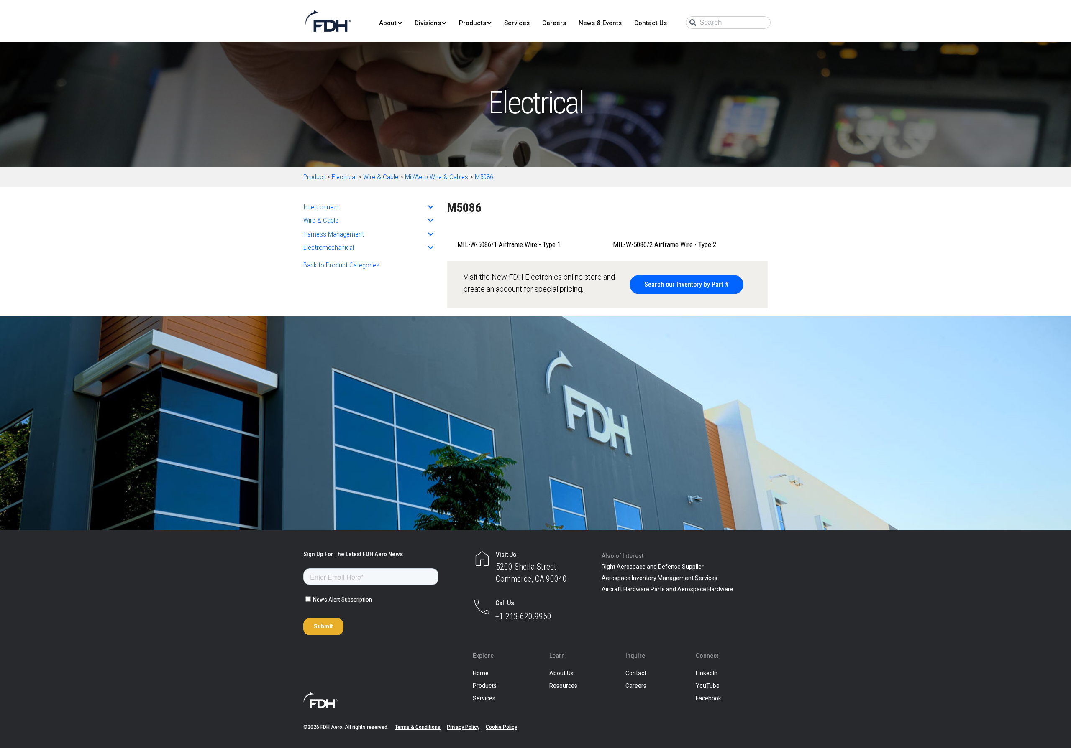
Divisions (428, 23)
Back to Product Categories (341, 265)
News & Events (600, 23)
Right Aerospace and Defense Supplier (653, 566)
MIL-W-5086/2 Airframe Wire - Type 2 (664, 244)
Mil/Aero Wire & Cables (436, 177)
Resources (563, 685)
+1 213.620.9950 (523, 616)
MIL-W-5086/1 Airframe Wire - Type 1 (509, 244)
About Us (561, 673)
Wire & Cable (380, 177)
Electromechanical (328, 247)
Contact (635, 673)
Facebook (708, 698)
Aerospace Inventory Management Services (659, 578)
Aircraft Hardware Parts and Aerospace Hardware (667, 589)
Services (517, 23)
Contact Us (650, 23)
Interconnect (321, 207)
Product (314, 177)
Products (472, 23)
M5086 (484, 177)
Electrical (344, 177)
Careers (554, 23)
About (388, 23)
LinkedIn (706, 673)
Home (481, 673)
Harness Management (333, 234)
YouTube (708, 685)
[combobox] (728, 22)
